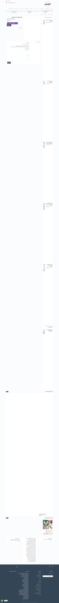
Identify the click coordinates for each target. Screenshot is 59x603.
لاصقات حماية (26, 597)
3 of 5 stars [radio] (26, 49)
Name (28, 55)
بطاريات (51, 10)
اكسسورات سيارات (21, 8)
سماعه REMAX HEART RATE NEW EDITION (48, 532)
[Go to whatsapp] (2, 601)
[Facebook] (17, 567)
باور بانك (34, 8)
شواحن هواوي (26, 591)
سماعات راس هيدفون (25, 580)
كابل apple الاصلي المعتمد (42, 513)
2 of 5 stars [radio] (27, 49)
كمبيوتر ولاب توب (16, 8)
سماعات (22, 576)
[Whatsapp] (9, 567)
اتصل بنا (42, 10)
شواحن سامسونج (25, 588)
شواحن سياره (26, 590)
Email (28, 58)
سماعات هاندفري (25, 581)
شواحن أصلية (41, 8)
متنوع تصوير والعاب (11, 8)
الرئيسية (51, 8)
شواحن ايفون (26, 587)
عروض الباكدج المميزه (46, 10)
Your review (27, 50)
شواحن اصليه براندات (25, 584)
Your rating (27, 48)
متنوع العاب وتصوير (25, 598)
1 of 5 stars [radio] (28, 49)
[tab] (35, 42)
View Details (43, 400)
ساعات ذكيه (31, 8)
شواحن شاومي (21, 590)
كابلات (37, 8)
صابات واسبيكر (26, 8)
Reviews (38, 42)
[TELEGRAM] (11, 567)
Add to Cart (12, 23)
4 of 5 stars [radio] (25, 49)
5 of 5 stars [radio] (24, 49)
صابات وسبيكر (21, 591)
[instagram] (15, 567)
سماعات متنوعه (47, 8)
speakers (26, 573)
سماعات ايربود (26, 577)
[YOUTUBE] (13, 567)
